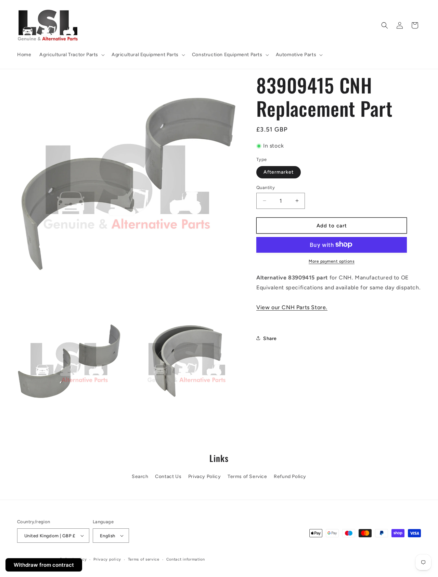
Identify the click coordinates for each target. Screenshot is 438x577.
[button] (71, 55)
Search (140, 476)
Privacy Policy (204, 476)
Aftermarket (278, 172)
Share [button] (270, 338)
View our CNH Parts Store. (291, 307)
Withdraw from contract (44, 565)
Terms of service (143, 559)
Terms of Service (247, 476)
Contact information (185, 559)
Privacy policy (107, 559)
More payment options (332, 261)
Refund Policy (290, 476)
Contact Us (168, 476)
